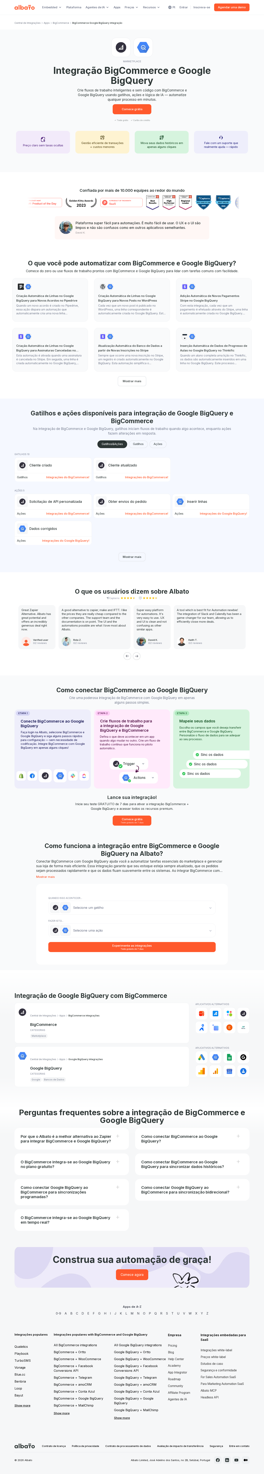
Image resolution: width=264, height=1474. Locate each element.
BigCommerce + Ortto (70, 1352)
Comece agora (132, 1275)
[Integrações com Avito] (229, 1013)
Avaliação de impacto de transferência (180, 1446)
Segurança (216, 1446)
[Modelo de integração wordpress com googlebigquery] (132, 300)
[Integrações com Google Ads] (201, 1057)
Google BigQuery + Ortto (132, 1352)
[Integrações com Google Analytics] (201, 1071)
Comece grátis (132, 109)
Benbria (20, 1381)
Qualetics (21, 1347)
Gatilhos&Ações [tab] (112, 444)
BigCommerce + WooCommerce (77, 1359)
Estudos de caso (212, 1364)
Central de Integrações (27, 22)
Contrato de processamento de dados (128, 1446)
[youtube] (236, 1460)
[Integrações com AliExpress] (201, 1013)
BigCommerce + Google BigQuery (78, 1398)
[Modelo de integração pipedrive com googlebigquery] (50, 300)
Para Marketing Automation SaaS (222, 1384)
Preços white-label (213, 1357)
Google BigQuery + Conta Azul (136, 1391)
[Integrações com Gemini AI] (243, 1057)
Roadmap (174, 1379)
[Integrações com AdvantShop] (215, 1013)
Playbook (21, 1354)
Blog (171, 1352)
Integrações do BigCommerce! (67, 477)
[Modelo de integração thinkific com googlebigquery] (214, 349)
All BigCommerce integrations (75, 1345)
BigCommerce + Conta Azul (74, 1391)
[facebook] (218, 1460)
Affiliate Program (179, 1393)
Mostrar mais (132, 381)
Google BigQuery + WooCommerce (140, 1359)
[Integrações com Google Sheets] (229, 1057)
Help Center (176, 1359)
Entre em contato (239, 1446)
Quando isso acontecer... (65, 898)
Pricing (172, 1345)
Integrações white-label (216, 1350)
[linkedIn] (227, 1460)
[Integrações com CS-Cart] (215, 1027)
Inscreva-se (201, 7)
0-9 (58, 1313)
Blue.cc (19, 1374)
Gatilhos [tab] (138, 444)
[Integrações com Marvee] (243, 1027)
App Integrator (177, 1372)
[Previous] (127, 656)
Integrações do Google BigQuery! (223, 513)
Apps (117, 7)
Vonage (20, 1367)
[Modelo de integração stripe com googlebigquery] (214, 300)
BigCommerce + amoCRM (73, 1384)
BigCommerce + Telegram (73, 1377)
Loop (18, 1388)
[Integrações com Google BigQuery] (215, 1057)
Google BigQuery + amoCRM (135, 1384)
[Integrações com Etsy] (229, 1027)
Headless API (210, 1397)
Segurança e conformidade (219, 1370)
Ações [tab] (158, 444)
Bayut (18, 1395)
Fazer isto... (55, 920)
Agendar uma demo (232, 7)
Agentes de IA (177, 1399)
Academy (174, 1365)
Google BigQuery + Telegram (135, 1377)
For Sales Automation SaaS (218, 1377)
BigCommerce (61, 22)
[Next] (137, 656)
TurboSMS (22, 1360)
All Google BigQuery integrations (138, 1345)
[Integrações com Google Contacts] (243, 1071)
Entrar (184, 7)
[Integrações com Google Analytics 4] (215, 1071)
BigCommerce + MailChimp (74, 1405)
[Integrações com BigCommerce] (243, 1013)
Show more (22, 1405)
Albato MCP (209, 1390)
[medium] (246, 1460)
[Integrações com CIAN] (201, 1027)
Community (175, 1386)
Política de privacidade (85, 1446)
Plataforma (74, 7)
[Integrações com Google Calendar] (229, 1071)
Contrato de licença (54, 1446)
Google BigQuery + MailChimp (136, 1410)
